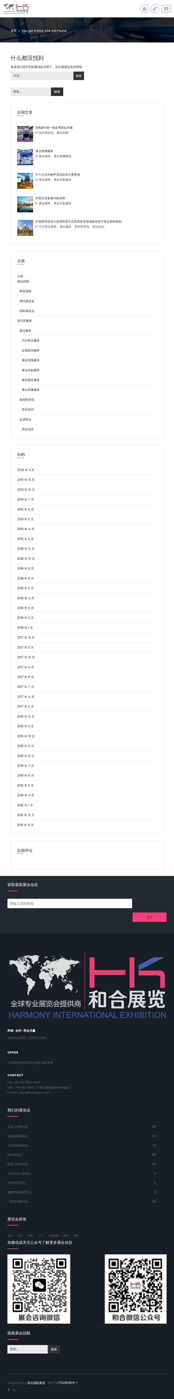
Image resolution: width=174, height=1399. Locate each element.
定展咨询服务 (31, 350)
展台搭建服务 (31, 390)
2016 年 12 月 (26, 716)
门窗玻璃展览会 (17, 1201)
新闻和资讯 (27, 400)
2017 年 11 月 (25, 647)
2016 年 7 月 (25, 766)
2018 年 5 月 (25, 588)
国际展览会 (27, 311)
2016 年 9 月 (25, 746)
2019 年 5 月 (25, 519)
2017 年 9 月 (25, 667)
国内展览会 (27, 301)
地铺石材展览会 (17, 1136)
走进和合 (25, 419)
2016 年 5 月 (25, 785)
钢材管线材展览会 (19, 1192)
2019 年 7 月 (25, 499)
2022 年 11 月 (25, 470)
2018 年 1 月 (25, 628)
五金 (10, 1235)
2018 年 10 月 (26, 559)
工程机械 (53, 1235)
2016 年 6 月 (25, 775)
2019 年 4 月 (25, 529)
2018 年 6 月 (25, 578)
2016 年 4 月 (25, 795)
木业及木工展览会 (19, 1173)
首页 (14, 31)
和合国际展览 (36, 1383)
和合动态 (28, 429)
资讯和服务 (24, 321)
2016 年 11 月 (25, 726)
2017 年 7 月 (25, 687)
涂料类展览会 (16, 1183)
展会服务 (25, 331)
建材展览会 (14, 1155)
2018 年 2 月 (25, 618)
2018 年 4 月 (25, 598)
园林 (30, 1235)
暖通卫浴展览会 (17, 1164)
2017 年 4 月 (25, 697)
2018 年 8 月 (25, 568)
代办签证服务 (31, 340)
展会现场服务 (31, 360)
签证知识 (28, 409)
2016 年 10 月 (26, 736)
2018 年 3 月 (25, 608)
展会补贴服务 (31, 370)
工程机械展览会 (17, 1145)
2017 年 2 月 (25, 706)
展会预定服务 (31, 380)
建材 (66, 1235)
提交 (150, 917)
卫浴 (20, 1235)
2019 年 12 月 (26, 480)
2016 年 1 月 (25, 805)
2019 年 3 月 (25, 539)
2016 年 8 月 (25, 756)
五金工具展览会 (17, 1127)
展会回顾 (23, 281)
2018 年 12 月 (26, 549)
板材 (76, 1235)
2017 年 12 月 (26, 637)
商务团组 (25, 291)
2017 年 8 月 (25, 677)
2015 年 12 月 (25, 815)
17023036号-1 (67, 1383)
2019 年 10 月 (26, 490)
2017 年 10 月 (26, 657)
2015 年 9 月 (25, 825)
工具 (40, 1235)
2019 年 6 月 (25, 509)
